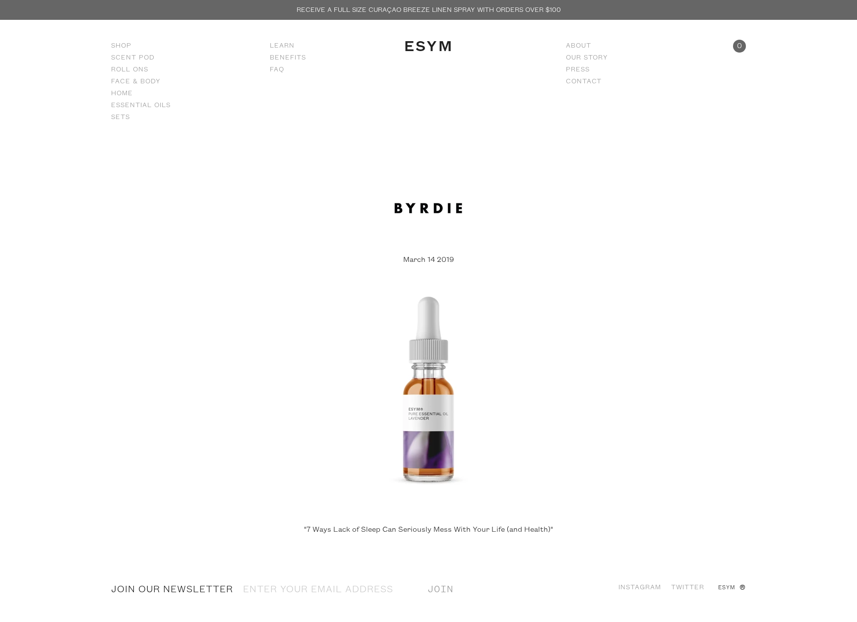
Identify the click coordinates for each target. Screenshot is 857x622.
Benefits (288, 57)
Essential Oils (141, 105)
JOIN (440, 590)
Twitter (687, 587)
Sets (120, 117)
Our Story (587, 57)
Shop (121, 45)
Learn (282, 45)
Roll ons (129, 69)
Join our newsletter (172, 590)
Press (578, 69)
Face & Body (136, 81)
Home (122, 93)
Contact (584, 81)
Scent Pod (133, 57)
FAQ (277, 69)
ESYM (428, 47)
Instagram (639, 587)
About (578, 45)
